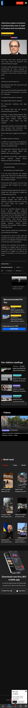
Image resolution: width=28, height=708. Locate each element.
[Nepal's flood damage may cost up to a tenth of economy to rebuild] (21, 482)
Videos (6, 413)
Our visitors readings (12, 362)
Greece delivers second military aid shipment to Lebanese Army (20, 541)
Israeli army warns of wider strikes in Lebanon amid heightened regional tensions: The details (18, 320)
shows (20, 706)
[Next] (26, 426)
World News (16, 366)
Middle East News (17, 375)
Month (23, 465)
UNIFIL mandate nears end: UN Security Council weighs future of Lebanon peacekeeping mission (18, 311)
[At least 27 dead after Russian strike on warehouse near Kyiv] (7, 508)
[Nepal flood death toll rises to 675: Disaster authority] (21, 508)
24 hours (5, 465)
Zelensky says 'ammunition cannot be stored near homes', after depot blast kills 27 (7, 541)
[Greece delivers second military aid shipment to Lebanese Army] (21, 533)
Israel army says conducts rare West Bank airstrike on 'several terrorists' (18, 400)
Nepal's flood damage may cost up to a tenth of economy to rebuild (21, 491)
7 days (15, 465)
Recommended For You (13, 301)
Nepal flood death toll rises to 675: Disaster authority (19, 370)
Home (3, 706)
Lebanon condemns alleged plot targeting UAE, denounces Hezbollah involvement (19, 390)
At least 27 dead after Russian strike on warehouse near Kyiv (6, 516)
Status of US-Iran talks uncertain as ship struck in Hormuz (20, 380)
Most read (8, 460)
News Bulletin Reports (16, 306)
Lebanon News (16, 385)
